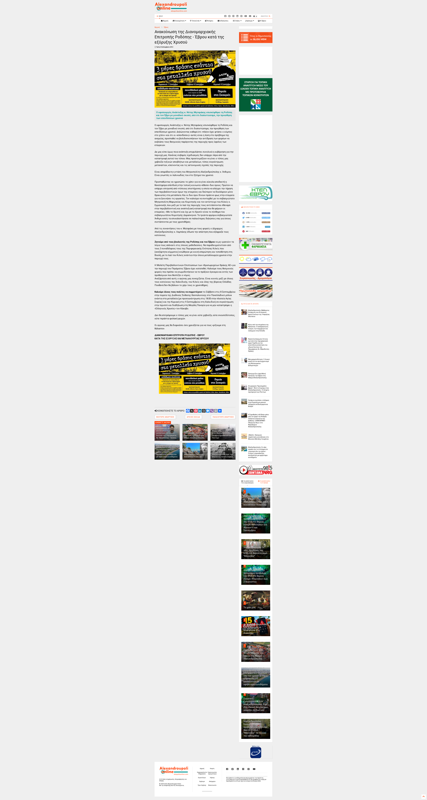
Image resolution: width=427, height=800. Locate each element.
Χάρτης (212, 777)
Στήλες (237, 21)
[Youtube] (245, 16)
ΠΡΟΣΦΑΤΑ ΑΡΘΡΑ (251, 304)
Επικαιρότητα (179, 21)
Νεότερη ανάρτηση (165, 417)
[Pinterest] (241, 16)
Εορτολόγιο (202, 777)
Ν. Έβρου (263, 21)
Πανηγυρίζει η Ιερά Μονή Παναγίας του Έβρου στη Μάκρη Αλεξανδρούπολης (194, 435)
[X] (229, 16)
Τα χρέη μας (250, 607)
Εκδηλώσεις (223, 21)
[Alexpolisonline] (250, 16)
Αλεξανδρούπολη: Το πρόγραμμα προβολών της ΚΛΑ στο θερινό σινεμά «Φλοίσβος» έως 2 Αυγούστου (256, 576)
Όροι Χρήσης (202, 785)
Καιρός (212, 768)
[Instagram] (233, 16)
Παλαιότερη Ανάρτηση (223, 417)
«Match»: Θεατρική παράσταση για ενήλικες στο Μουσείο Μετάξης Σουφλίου (258, 437)
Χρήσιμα (249, 21)
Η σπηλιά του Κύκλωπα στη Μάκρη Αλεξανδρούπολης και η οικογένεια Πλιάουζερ (193, 453)
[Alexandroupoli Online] (171, 11)
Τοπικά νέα (195, 21)
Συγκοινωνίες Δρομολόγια (212, 773)
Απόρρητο (212, 781)
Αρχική (165, 21)
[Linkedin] (237, 16)
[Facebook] (225, 16)
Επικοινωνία (212, 785)
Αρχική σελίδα (193, 417)
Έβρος (166, 27)
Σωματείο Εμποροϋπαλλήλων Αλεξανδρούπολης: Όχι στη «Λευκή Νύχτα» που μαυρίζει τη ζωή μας (256, 704)
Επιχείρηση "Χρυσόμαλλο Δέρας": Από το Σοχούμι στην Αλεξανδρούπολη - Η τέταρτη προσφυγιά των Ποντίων (222, 433)
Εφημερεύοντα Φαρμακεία (202, 773)
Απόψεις (210, 21)
